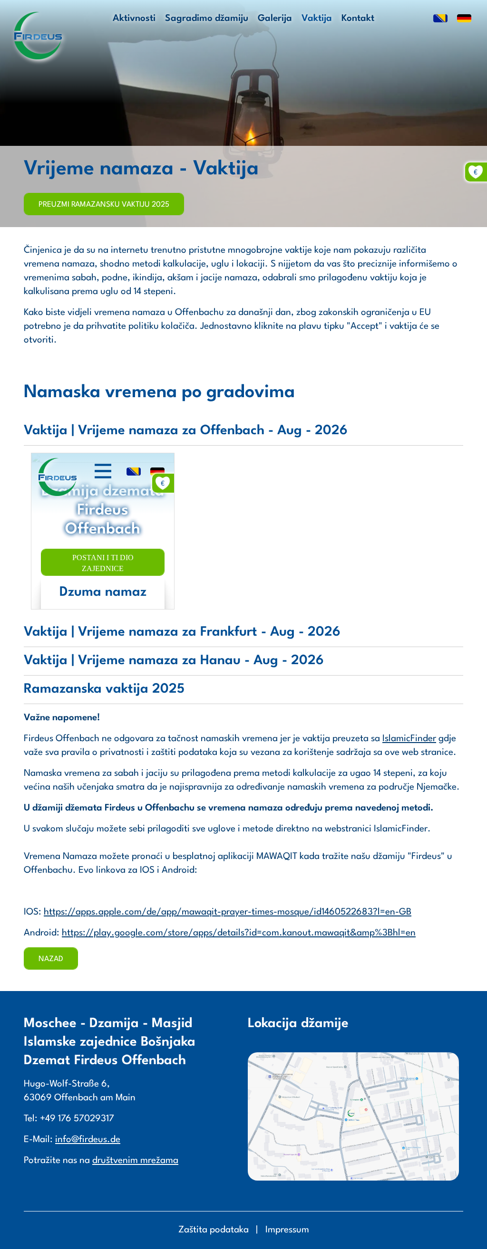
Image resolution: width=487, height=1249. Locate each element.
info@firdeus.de (87, 1139)
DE (464, 19)
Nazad (51, 959)
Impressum (287, 1230)
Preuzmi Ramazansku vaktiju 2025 (104, 205)
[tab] (243, 434)
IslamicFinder (409, 739)
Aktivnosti (134, 18)
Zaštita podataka (213, 1230)
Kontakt (357, 18)
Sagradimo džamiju (206, 18)
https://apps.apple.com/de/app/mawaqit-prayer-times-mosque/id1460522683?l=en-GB (227, 912)
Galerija (275, 18)
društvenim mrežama (135, 1160)
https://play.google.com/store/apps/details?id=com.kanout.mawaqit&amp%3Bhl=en (239, 933)
